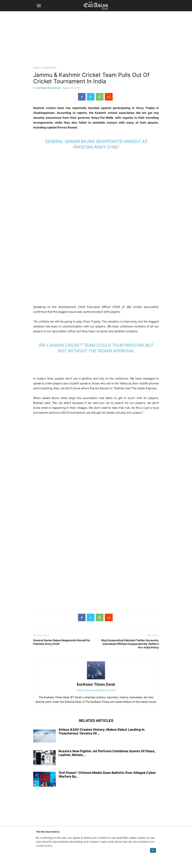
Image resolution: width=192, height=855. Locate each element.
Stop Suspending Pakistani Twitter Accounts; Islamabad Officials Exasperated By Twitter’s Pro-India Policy (130, 644)
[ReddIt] (109, 96)
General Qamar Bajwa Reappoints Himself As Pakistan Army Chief (61, 642)
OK (153, 850)
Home (36, 67)
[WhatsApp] (100, 96)
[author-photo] (96, 679)
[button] (38, 5)
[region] (96, 40)
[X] (90, 96)
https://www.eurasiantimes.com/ (96, 690)
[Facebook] (82, 96)
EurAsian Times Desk (48, 87)
